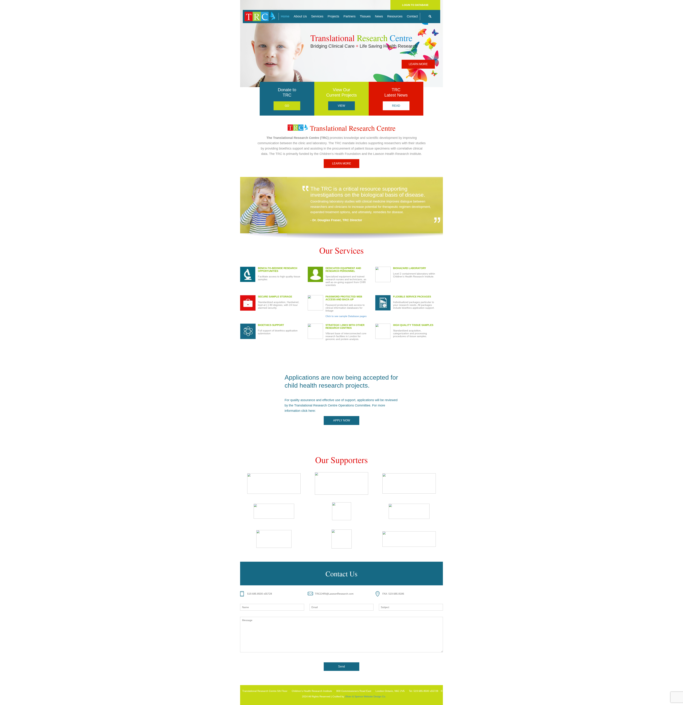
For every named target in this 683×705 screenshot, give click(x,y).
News (379, 16)
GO (287, 105)
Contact (412, 16)
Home (285, 16)
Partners (349, 16)
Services (317, 16)
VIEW (341, 105)
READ (396, 105)
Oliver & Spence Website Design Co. (365, 696)
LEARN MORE (418, 64)
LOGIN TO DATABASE (415, 5)
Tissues (365, 16)
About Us (300, 16)
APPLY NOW (341, 420)
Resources (395, 16)
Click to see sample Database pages (346, 316)
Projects (333, 16)
